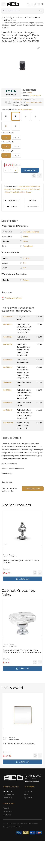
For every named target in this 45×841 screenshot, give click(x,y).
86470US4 (7, 390)
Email (34, 200)
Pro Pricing (34, 206)
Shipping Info (7, 791)
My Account (28, 798)
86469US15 (7, 403)
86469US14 (7, 360)
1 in (6, 137)
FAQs (26, 794)
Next (42, 547)
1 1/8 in (16, 137)
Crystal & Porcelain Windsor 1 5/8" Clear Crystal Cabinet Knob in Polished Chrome (22, 651)
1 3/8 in (16, 146)
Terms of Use (18, 827)
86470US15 (7, 410)
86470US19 (7, 324)
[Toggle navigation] (3, 4)
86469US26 (7, 337)
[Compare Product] (34, 175)
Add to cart (31, 170)
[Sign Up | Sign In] (34, 4)
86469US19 (7, 317)
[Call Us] (29, 4)
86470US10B (8, 423)
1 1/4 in (6, 146)
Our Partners (7, 811)
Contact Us (17, 99)
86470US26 (7, 344)
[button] (38, 48)
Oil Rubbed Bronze (31, 232)
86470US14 (7, 367)
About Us (6, 808)
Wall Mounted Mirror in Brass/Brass (19, 743)
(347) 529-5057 (13, 200)
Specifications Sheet (13, 298)
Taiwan (26, 280)
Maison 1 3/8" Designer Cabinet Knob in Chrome (21, 561)
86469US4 (7, 382)
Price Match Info (8, 794)
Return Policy (7, 798)
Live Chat (13, 206)
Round (25, 236)
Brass (25, 241)
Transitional (28, 246)
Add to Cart (24, 579)
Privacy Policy (8, 827)
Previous (3, 547)
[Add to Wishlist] (39, 175)
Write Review (33, 488)
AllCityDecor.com (32, 824)
